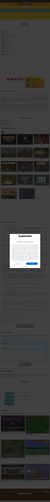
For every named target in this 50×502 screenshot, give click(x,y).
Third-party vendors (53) (23, 252)
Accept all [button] (32, 263)
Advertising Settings (20, 258)
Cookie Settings (21, 260)
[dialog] (25, 251)
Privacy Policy (28, 260)
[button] (25, 266)
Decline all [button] (18, 263)
